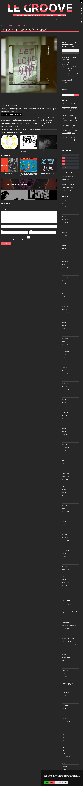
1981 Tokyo (64, 660)
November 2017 (65, 511)
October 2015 (65, 572)
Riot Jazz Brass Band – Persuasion (69, 62)
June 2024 (64, 283)
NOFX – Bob (64, 77)
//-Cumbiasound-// (66, 622)
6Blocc (63, 724)
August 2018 (64, 486)
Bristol (63, 108)
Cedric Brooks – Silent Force (67, 176)
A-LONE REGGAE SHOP (67, 760)
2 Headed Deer (65, 670)
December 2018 (65, 473)
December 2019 (65, 441)
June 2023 (64, 322)
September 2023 (65, 312)
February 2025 (65, 258)
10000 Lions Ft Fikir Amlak (68, 638)
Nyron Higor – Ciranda (44, 150)
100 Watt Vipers (65, 628)
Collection (10, 129)
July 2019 (64, 454)
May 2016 (64, 559)
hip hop (71, 120)
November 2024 (65, 267)
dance (68, 108)
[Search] (56, 20)
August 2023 (65, 315)
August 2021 (64, 392)
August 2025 (65, 238)
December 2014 (65, 582)
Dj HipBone (20, 34)
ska (71, 137)
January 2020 (65, 437)
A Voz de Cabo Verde (66, 750)
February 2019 (65, 466)
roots (67, 137)
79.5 (63, 734)
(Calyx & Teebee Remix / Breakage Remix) (69, 612)
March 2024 (64, 293)
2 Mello (63, 673)
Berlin (63, 105)
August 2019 (64, 450)
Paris (76, 130)
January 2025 (65, 261)
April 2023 (64, 328)
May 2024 (64, 287)
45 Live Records (65, 708)
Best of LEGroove (49, 20)
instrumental (65, 122)
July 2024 (64, 280)
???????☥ (64, 607)
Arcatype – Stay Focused (67, 86)
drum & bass (65, 113)
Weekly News (35, 20)
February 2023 (65, 335)
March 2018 (64, 498)
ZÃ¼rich (39, 129)
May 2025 (64, 248)
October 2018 (65, 479)
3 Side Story (64, 695)
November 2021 (65, 383)
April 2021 (64, 405)
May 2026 (64, 209)
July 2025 (64, 242)
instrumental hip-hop (66, 125)
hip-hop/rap (65, 120)
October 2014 (65, 585)
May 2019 (64, 460)
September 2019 (65, 447)
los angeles (64, 130)
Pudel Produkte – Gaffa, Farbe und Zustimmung (28, 151)
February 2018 (65, 502)
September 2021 (65, 389)
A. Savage (64, 769)
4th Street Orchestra (66, 721)
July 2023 (64, 319)
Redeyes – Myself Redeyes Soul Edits (69, 66)
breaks (72, 105)
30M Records (65, 699)
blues (68, 105)
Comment (3, 209)
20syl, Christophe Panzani (67, 676)
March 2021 (64, 409)
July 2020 (64, 425)
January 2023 (65, 338)
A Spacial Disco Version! (67, 747)
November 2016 (65, 543)
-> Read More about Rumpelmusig (11, 126)
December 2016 (65, 540)
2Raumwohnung (65, 692)
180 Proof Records (66, 657)
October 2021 (65, 386)
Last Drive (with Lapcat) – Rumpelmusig (9, 105)
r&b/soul (64, 135)
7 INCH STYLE (65, 727)
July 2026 (64, 203)
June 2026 (64, 206)
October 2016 (65, 547)
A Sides (63, 740)
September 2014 (65, 588)
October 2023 (65, 309)
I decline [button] (52, 782)
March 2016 (64, 566)
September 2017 (65, 518)
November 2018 (65, 476)
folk (70, 118)
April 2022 (64, 367)
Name (2, 224)
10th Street (64, 647)
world (63, 142)
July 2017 (64, 524)
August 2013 (64, 595)
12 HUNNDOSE (65, 654)
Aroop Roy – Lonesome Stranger (47, 173)
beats (75, 103)
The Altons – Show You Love (68, 64)
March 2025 (64, 254)
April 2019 (64, 463)
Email (2, 230)
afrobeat (64, 103)
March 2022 (64, 370)
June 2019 (64, 457)
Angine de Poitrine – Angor (67, 187)
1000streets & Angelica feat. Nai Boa (70, 644)
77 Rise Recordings (66, 731)
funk (74, 118)
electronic (64, 115)
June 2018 (64, 492)
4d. (62, 715)
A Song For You (65, 743)
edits (74, 113)
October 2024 (65, 270)
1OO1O (63, 667)
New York (71, 130)
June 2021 (64, 399)
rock (63, 137)
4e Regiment (65, 718)
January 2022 (65, 376)
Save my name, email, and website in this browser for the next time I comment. (18, 239)
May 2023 (64, 325)
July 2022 (64, 357)
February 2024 (65, 296)
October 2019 (65, 444)
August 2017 (64, 521)
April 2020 (64, 434)
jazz (74, 125)
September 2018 (65, 482)
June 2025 (64, 245)
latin (68, 127)
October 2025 (65, 232)
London (72, 127)
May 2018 (64, 495)
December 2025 (65, 225)
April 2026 (64, 213)
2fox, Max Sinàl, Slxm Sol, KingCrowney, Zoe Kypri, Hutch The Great (69, 685)
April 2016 (64, 563)
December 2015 (65, 569)
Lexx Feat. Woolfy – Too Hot (7, 150)
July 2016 (64, 556)
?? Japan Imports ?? (66, 604)
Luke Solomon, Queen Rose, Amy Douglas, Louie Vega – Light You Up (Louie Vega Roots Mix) (69, 70)
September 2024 (65, 274)
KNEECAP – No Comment (67, 179)
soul (74, 137)
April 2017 (64, 531)
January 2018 (65, 505)
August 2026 (65, 200)
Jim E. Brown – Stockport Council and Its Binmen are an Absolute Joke (70, 183)
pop (63, 132)
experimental (33, 129)
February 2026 (65, 219)
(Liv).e (63, 615)
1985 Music (64, 664)
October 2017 (65, 515)
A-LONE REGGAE (66, 756)
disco (63, 110)
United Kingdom (70, 139)
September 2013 (65, 592)
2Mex (63, 689)
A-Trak (63, 763)
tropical (64, 139)
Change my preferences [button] (61, 782)
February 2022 (65, 373)
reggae (73, 135)
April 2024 (64, 290)
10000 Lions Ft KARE (66, 641)
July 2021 (64, 396)
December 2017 (65, 508)
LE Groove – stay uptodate (69, 58)
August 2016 (64, 553)
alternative (70, 103)
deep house (73, 108)
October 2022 (65, 348)
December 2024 (65, 264)
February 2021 (65, 412)
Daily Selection (26, 20)
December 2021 (65, 380)
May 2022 (64, 364)
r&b (73, 132)
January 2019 (65, 470)
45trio (63, 711)
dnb (67, 110)
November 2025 (65, 229)
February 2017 (65, 537)
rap (69, 135)
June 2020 (64, 428)
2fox (63, 680)
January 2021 (65, 415)
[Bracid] (63, 619)
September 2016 (65, 550)
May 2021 (64, 402)
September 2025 (65, 235)
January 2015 (65, 579)
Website (31, 230)
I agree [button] (46, 782)
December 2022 (65, 341)
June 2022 (64, 360)
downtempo (72, 110)
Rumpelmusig (16, 129)
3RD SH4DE (64, 702)
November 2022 (65, 344)
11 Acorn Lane (65, 651)
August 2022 (65, 354)
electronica (70, 115)
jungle (63, 127)
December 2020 (65, 418)
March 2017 (64, 534)
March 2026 (64, 216)
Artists (41, 20)
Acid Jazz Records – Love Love (8, 173)
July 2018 (64, 489)
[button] (81, 5)
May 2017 (64, 527)
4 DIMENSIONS (65, 705)
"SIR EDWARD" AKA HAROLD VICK (69, 625)
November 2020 (65, 421)
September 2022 (65, 351)
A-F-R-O (64, 753)
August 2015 (64, 576)
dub (70, 113)
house (76, 120)
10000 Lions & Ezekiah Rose (68, 635)
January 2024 (65, 299)
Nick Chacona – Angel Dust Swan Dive (69, 190)
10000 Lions (65, 631)
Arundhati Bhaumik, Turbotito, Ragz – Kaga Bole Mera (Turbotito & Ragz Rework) (28, 174)
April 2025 (64, 251)
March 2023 (64, 331)
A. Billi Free (64, 766)
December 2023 (65, 303)
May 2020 (64, 431)
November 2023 (65, 306)
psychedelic (68, 132)
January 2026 (65, 222)
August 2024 (65, 277)
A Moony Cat (65, 737)
